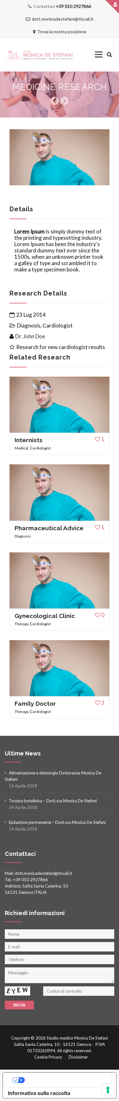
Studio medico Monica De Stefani (77, 1038)
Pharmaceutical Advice (49, 528)
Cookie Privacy (48, 1057)
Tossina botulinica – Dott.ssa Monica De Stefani (53, 800)
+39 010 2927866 (73, 6)
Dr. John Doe (30, 336)
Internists (29, 439)
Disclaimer (78, 1057)
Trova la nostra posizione (61, 31)
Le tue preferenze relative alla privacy (66, 1080)
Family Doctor (35, 703)
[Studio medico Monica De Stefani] (40, 55)
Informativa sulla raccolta (39, 1093)
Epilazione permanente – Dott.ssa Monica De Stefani (57, 822)
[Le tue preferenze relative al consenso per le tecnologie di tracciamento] (108, 1090)
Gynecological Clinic (45, 615)
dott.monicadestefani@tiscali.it (63, 19)
